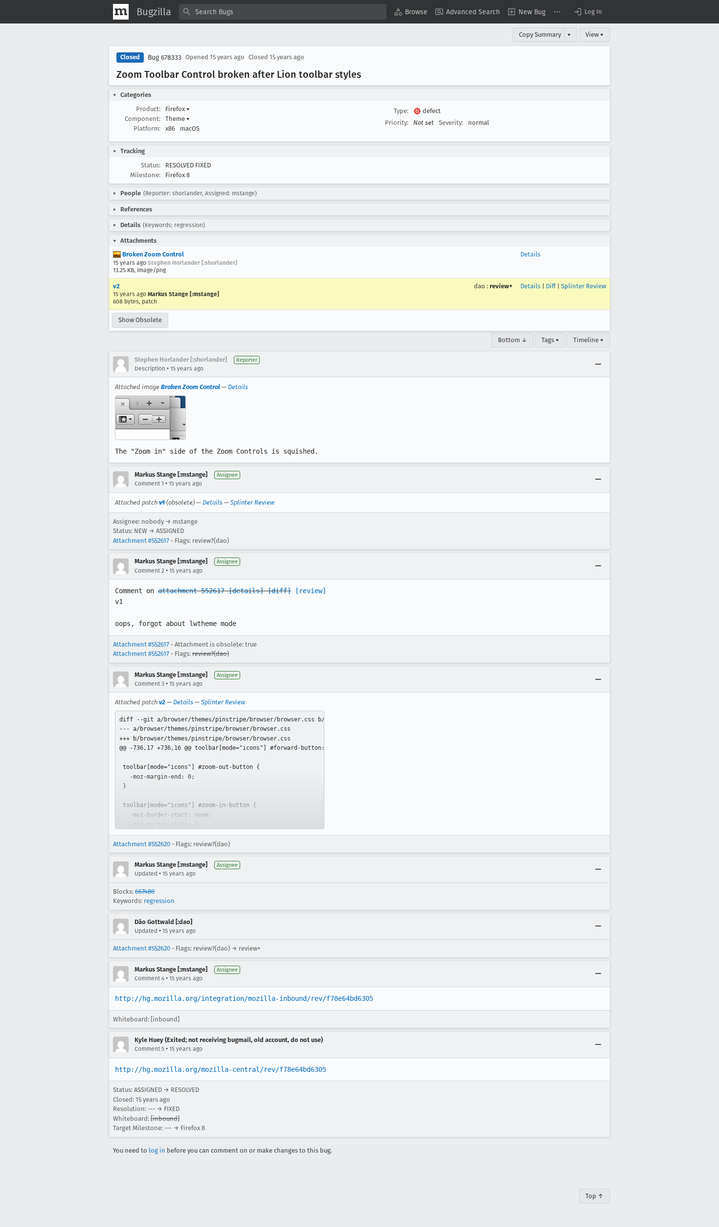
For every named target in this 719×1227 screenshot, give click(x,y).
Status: (150, 165)
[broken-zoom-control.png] (150, 417)
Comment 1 (149, 483)
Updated (146, 873)
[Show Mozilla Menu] (121, 12)
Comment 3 (149, 683)
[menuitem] (410, 12)
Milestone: (145, 175)
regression (159, 900)
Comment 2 (149, 570)
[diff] (279, 591)
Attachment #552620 (141, 844)
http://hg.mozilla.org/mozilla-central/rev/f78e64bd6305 (220, 1069)
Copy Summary (540, 34)
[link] (219, 770)
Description (150, 368)
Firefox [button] (177, 109)
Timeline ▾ (588, 340)
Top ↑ (594, 1196)
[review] (310, 591)
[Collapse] (598, 364)
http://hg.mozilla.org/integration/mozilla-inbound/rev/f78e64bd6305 (244, 998)
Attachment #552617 (141, 540)
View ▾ (594, 34)
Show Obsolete (140, 320)
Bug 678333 (164, 57)
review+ (501, 286)
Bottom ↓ (512, 340)
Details (530, 254)
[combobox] (282, 12)
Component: (142, 118)
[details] (246, 591)
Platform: (147, 128)
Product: (148, 109)
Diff (551, 286)
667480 (145, 891)
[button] (587, 12)
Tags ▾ (550, 340)
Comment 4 (149, 978)
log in (157, 1150)
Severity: (451, 122)
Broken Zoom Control (152, 254)
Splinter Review (583, 286)
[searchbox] (282, 12)
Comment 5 (149, 1048)
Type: (401, 111)
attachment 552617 (191, 591)
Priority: (396, 122)
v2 (116, 286)
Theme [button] (177, 118)
